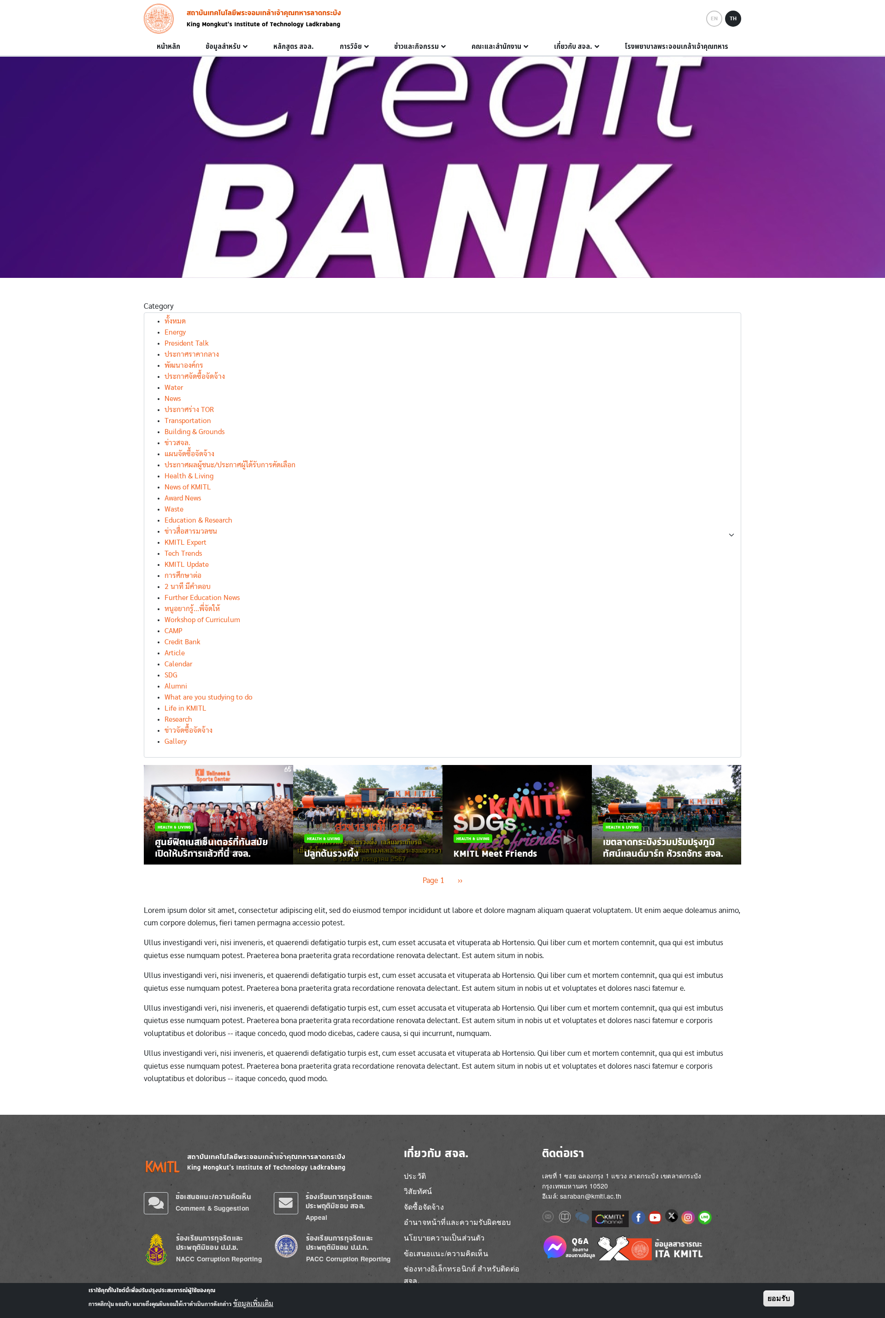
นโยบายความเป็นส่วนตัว (444, 1237)
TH (733, 18)
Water (174, 387)
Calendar (178, 664)
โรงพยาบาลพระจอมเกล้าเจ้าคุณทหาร (676, 46)
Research (178, 719)
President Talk (187, 343)
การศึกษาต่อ (183, 575)
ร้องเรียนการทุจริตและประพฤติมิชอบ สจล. (339, 1201)
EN (714, 18)
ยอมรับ (778, 1298)
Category (159, 306)
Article (175, 653)
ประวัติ (415, 1176)
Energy (175, 332)
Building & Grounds (194, 431)
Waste (174, 509)
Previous (148, 814)
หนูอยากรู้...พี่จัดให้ (192, 608)
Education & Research (198, 520)
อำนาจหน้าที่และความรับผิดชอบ (457, 1222)
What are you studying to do (209, 697)
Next (737, 814)
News (173, 398)
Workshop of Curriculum (202, 620)
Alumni (176, 686)
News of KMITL (188, 487)
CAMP (174, 631)
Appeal (316, 1217)
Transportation (188, 420)
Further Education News (202, 597)
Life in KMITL (185, 708)
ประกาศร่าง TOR (189, 409)
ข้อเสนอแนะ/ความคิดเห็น (213, 1196)
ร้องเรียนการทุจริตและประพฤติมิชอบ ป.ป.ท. (339, 1243)
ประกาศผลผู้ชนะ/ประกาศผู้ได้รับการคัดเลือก (230, 465)
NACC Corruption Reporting (219, 1258)
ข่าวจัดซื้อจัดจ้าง (188, 730)
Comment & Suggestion (212, 1208)
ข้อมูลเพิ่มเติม (253, 1303)
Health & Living (189, 476)
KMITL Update (187, 564)
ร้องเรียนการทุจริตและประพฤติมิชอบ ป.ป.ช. (209, 1243)
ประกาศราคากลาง (192, 354)
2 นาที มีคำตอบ (188, 586)
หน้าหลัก (168, 46)
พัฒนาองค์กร (184, 365)
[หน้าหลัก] (161, 19)
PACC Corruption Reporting (348, 1258)
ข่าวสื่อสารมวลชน (191, 531)
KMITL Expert (185, 542)
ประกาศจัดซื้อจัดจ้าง (195, 376)
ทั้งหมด (175, 321)
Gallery (176, 741)
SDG (171, 675)
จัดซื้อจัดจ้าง (424, 1206)
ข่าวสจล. (177, 443)
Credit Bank (183, 642)
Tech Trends (183, 553)
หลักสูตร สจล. (293, 46)
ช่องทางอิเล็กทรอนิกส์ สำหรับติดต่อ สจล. (461, 1274)
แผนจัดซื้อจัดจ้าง (189, 454)
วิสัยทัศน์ (418, 1191)
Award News (183, 498)
